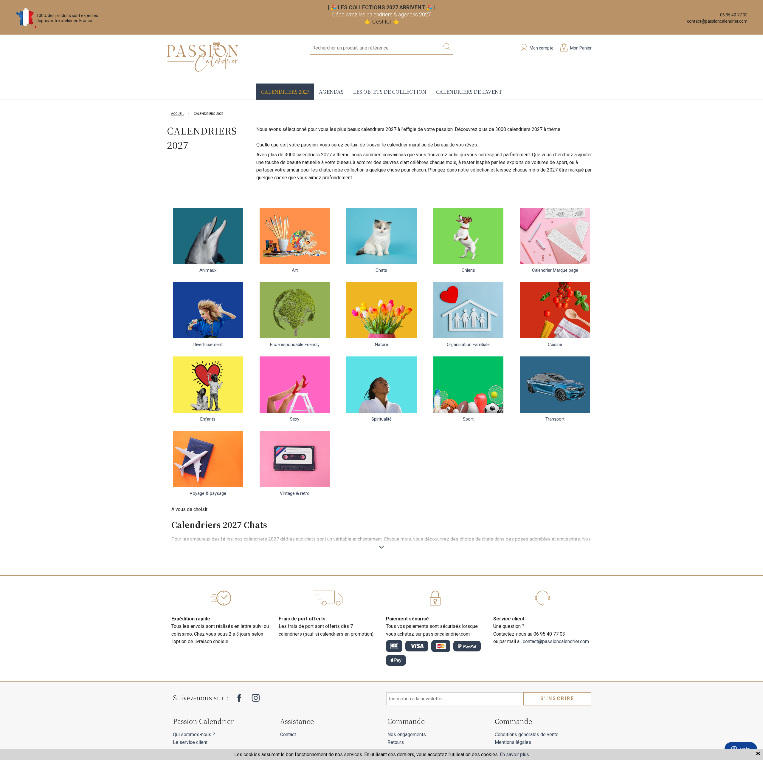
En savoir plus (514, 754)
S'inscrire (557, 698)
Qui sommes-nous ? (194, 734)
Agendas (331, 91)
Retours (395, 742)
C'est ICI (381, 21)
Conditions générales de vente (527, 734)
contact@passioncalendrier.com (717, 21)
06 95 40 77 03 (734, 15)
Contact (288, 734)
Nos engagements (406, 734)
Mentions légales (513, 742)
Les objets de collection (389, 91)
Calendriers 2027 (285, 91)
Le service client (190, 742)
